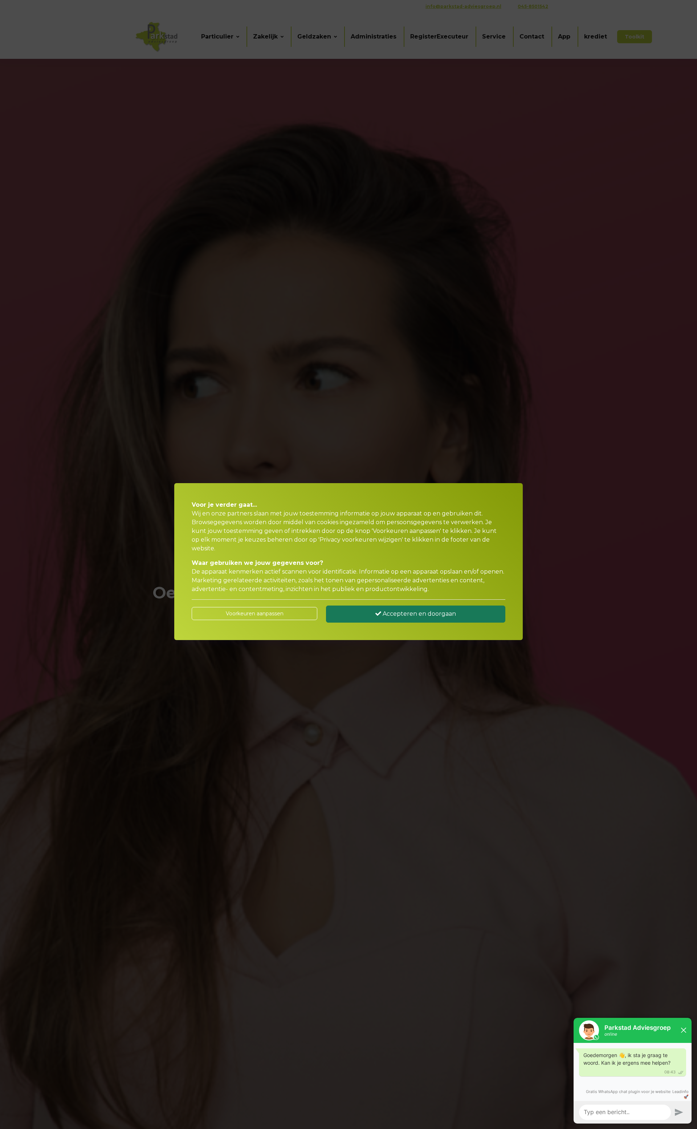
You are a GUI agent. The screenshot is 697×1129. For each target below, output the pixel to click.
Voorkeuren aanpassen (255, 613)
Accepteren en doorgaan (418, 613)
